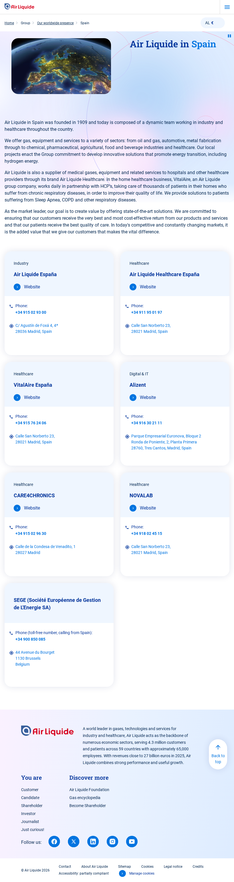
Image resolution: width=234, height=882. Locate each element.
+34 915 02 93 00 (30, 312)
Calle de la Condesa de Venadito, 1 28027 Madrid (45, 549)
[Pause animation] (229, 36)
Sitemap (124, 867)
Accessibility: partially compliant (84, 873)
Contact (65, 867)
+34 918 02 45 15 (146, 533)
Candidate (30, 797)
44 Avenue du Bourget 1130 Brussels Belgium (35, 658)
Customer (30, 789)
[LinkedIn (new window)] (93, 841)
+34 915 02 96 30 (30, 533)
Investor (28, 813)
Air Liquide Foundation (89, 789)
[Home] (19, 6)
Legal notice (173, 867)
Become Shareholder (87, 805)
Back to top (218, 758)
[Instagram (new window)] (112, 841)
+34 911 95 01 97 (146, 312)
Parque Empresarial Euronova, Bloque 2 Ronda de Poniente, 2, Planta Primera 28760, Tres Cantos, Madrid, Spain (166, 442)
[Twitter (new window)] (73, 841)
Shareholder (32, 805)
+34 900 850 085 (30, 639)
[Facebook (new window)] (54, 841)
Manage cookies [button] (141, 873)
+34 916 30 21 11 (146, 423)
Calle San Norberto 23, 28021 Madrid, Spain (151, 328)
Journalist (30, 821)
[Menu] (227, 7)
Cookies (147, 867)
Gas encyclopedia (84, 797)
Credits (198, 867)
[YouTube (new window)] (132, 841)
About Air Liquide (94, 867)
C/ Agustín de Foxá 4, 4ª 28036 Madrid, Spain (36, 328)
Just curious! (32, 829)
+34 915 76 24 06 (30, 423)
